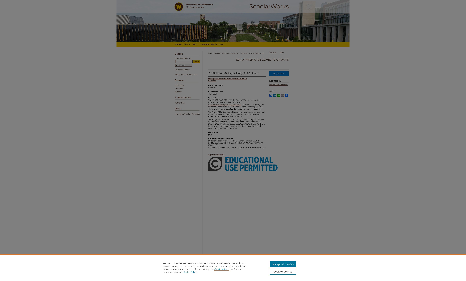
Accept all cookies (283, 264)
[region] (233, 267)
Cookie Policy (189, 272)
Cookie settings (221, 269)
